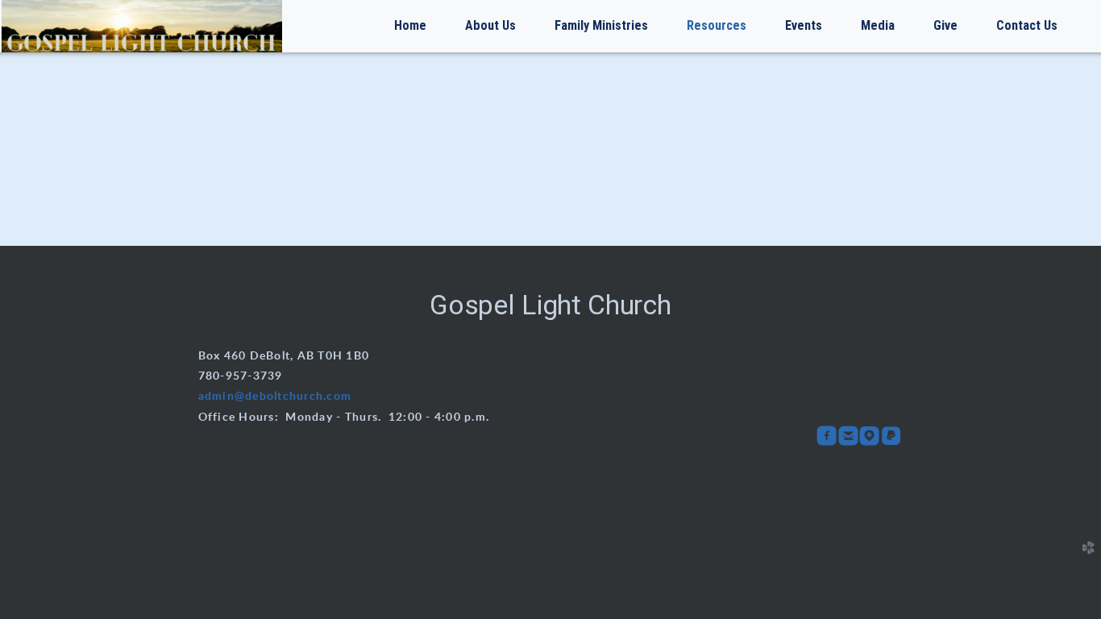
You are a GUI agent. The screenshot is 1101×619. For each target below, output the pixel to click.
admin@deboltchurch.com (275, 396)
